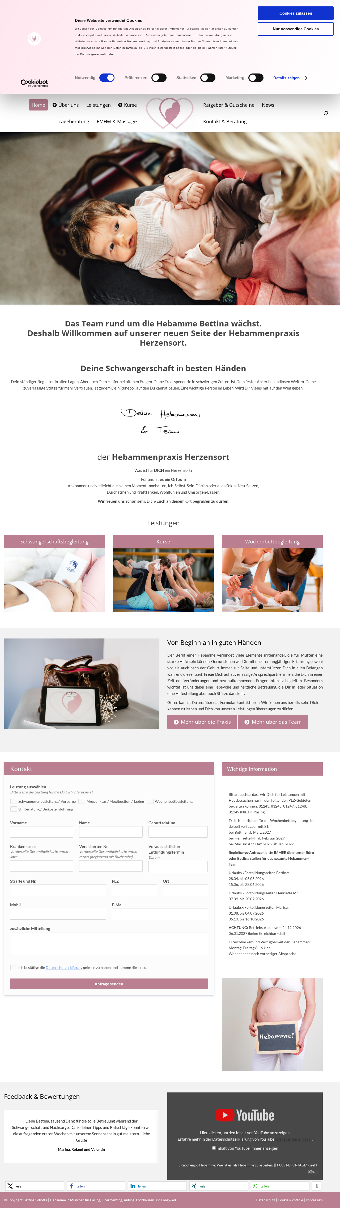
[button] (34, 1186)
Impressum (314, 1200)
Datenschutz (265, 1200)
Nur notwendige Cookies (296, 29)
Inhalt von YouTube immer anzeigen (247, 1148)
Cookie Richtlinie (290, 1200)
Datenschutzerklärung (64, 967)
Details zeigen (286, 78)
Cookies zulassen (295, 13)
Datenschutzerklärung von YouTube (262, 1139)
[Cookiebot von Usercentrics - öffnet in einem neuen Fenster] (34, 83)
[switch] (159, 77)
